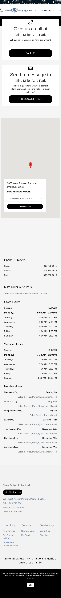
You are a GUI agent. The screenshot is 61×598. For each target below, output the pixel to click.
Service (26, 525)
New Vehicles (9, 531)
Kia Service (26, 535)
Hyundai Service (29, 531)
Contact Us (14, 492)
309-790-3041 (50, 266)
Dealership (47, 525)
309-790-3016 (50, 270)
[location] (53, 2)
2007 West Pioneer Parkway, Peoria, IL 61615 (25, 293)
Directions (44, 535)
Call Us (30, 53)
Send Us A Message (30, 99)
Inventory (9, 525)
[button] (30, 165)
